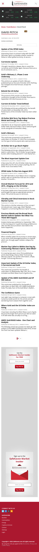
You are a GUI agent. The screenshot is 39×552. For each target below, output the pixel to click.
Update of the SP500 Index (12, 49)
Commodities (6, 520)
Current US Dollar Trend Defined (15, 104)
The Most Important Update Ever (15, 158)
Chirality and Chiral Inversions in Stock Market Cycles (17, 200)
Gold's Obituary (8, 133)
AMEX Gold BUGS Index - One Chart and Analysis (18, 321)
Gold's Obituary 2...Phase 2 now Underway (14, 75)
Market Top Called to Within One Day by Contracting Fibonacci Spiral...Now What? (18, 247)
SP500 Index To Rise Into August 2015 (16, 171)
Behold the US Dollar (10, 91)
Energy (4, 522)
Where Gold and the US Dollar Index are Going (18, 306)
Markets (4, 518)
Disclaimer (26, 544)
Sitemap (4, 530)
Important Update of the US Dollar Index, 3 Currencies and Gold (18, 264)
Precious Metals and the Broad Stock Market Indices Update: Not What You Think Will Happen (17, 215)
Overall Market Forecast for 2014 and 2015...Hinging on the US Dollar (17, 185)
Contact (4, 527)
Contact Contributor (7, 41)
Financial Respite (8, 232)
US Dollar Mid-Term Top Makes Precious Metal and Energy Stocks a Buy (18, 119)
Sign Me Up (19, 366)
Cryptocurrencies (7, 525)
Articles (19, 45)
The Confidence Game (10, 293)
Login (3, 532)
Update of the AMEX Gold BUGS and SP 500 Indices (17, 279)
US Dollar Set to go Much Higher (14, 146)
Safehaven (6, 515)
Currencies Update (9, 62)
